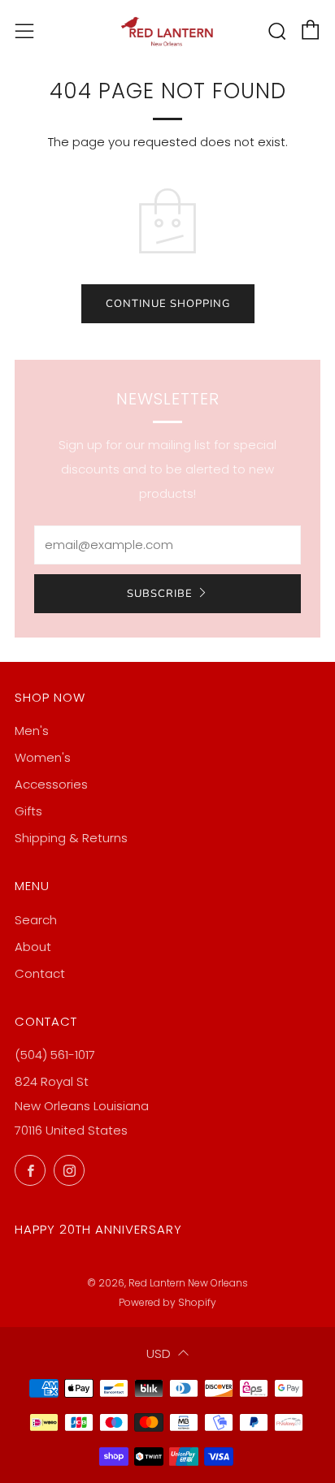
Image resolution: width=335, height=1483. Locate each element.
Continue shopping (168, 303)
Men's (32, 730)
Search (36, 919)
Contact (40, 973)
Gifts (28, 810)
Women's (43, 757)
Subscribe (160, 593)
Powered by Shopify (167, 1302)
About (33, 946)
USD (158, 1353)
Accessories (51, 784)
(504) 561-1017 (55, 1054)
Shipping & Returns (71, 837)
